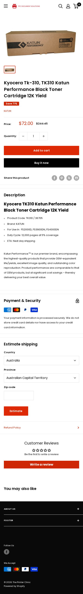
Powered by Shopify (14, 586)
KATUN (7, 111)
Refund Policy (12, 427)
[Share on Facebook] (54, 178)
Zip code (9, 387)
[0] (76, 6)
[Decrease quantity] (23, 136)
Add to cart (41, 150)
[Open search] (60, 6)
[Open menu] (6, 6)
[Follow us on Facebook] (6, 552)
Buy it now (41, 163)
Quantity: (10, 136)
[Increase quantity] (44, 136)
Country (9, 352)
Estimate (16, 411)
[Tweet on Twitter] (69, 178)
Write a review (41, 464)
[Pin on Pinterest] (61, 178)
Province (9, 370)
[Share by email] (76, 178)
